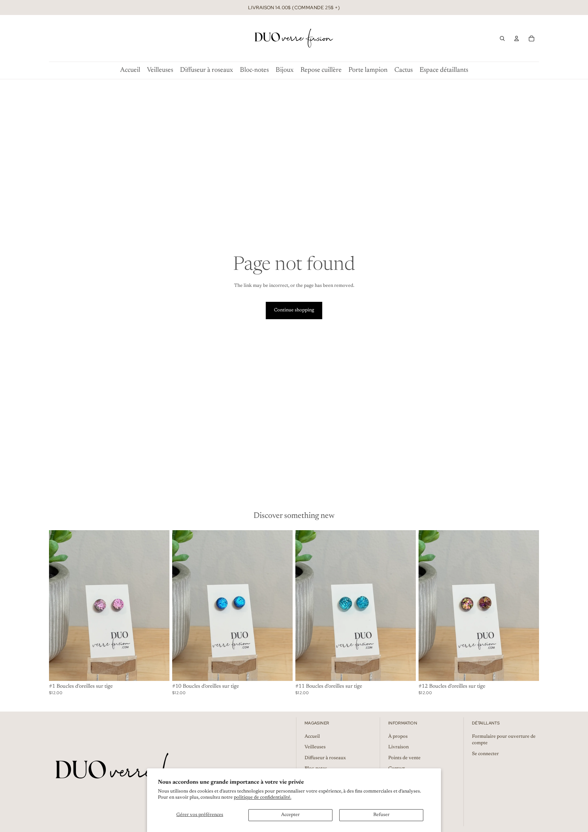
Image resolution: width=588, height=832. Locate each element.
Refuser (381, 815)
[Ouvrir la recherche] (502, 38)
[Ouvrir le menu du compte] (516, 38)
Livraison (398, 747)
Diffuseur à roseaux (325, 758)
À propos (398, 736)
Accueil (312, 736)
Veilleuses (315, 747)
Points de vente (404, 758)
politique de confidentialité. (262, 797)
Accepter (290, 815)
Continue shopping (294, 310)
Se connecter (485, 754)
